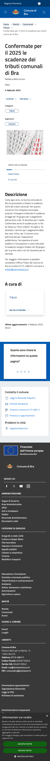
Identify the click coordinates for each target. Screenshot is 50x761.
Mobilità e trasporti (11, 559)
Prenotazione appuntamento (15, 685)
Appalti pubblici (9, 549)
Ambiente (6, 584)
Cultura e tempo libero (12, 539)
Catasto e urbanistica (12, 552)
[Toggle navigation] (5, 12)
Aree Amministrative (12, 504)
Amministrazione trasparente (16, 710)
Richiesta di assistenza (13, 695)
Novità (16, 24)
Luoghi (5, 632)
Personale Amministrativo (14, 517)
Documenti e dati (10, 521)
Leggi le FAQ (8, 692)
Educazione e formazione (14, 574)
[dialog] (25, 737)
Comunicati (28, 24)
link (11, 738)
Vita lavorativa (9, 542)
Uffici (4, 507)
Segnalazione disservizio (13, 688)
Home (6, 24)
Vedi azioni (24, 98)
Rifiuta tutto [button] (25, 750)
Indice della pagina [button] (17, 164)
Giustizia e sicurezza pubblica (16, 577)
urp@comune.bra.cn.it (19, 667)
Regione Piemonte (12, 3)
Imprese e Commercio (12, 546)
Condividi (10, 98)
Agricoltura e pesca (11, 594)
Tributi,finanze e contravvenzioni (17, 580)
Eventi (5, 629)
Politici (5, 514)
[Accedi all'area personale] (39, 3)
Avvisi (5, 615)
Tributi (6, 27)
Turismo (5, 556)
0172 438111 (17, 657)
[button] (25, 756)
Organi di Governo (10, 501)
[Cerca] (44, 12)
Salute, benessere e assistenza (16, 587)
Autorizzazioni (8, 590)
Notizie (5, 608)
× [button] (47, 716)
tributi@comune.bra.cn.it (17, 269)
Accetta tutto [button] (25, 744)
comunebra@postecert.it (19, 670)
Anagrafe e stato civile (12, 535)
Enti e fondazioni (10, 511)
